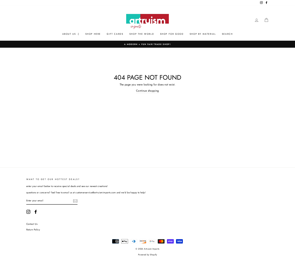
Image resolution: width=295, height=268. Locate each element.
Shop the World (141, 34)
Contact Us (31, 224)
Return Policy (33, 229)
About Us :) (70, 34)
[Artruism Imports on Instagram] (28, 212)
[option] (147, 44)
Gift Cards (115, 34)
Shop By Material (203, 34)
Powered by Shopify (147, 254)
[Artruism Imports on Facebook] (36, 212)
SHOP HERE (93, 34)
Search (227, 34)
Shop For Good (172, 34)
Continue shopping (147, 91)
